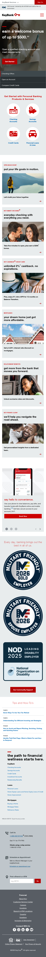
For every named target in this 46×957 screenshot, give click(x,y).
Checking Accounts (14, 767)
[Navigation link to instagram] (18, 929)
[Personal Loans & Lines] (32, 133)
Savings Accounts (13, 770)
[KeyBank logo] (11, 15)
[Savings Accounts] (32, 110)
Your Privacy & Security (33, 944)
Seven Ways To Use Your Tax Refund (16, 713)
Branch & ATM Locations (23, 911)
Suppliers (23, 917)
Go (38, 881)
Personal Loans (12, 789)
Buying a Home (12, 804)
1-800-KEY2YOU (16, 836)
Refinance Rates (13, 810)
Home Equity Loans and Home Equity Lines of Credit (25, 792)
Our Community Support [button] (23, 690)
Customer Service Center (23, 902)
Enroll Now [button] (23, 516)
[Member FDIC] (18, 940)
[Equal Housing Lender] (11, 940)
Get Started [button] (9, 61)
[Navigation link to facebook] (14, 929)
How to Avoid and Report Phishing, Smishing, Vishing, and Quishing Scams (22, 729)
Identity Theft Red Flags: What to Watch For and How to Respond (22, 739)
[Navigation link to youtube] (31, 929)
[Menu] (42, 15)
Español (23, 914)
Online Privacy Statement (13, 944)
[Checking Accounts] (13, 110)
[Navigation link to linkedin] (23, 929)
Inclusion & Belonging (23, 921)
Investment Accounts (14, 777)
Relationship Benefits (14, 780)
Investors (23, 908)
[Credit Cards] (13, 133)
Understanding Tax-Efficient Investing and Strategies (22, 720)
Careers (23, 905)
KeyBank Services (9, 2)
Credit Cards (11, 773)
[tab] (23, 74)
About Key (23, 899)
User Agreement (28, 940)
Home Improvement (14, 795)
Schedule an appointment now (20, 866)
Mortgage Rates (12, 807)
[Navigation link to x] (27, 929)
